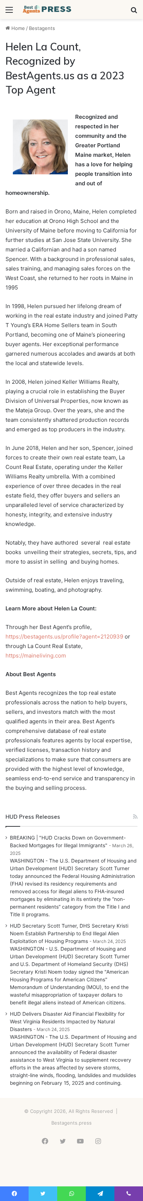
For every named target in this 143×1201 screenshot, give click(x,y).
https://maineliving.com (36, 655)
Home (17, 28)
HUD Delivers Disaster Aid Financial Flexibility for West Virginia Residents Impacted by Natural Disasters (67, 1021)
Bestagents (42, 28)
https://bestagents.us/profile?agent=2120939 (64, 636)
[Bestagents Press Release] (47, 9)
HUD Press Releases (33, 816)
